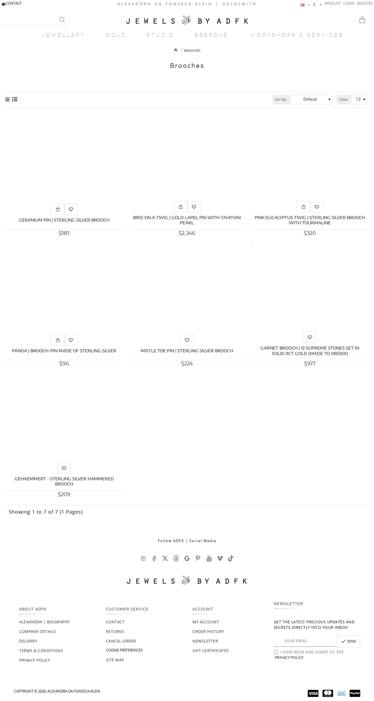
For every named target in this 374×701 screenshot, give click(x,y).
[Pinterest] (198, 558)
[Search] (62, 19)
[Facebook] (154, 558)
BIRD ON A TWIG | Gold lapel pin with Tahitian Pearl (187, 220)
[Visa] (313, 693)
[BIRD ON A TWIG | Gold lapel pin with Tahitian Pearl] (187, 157)
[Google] (187, 558)
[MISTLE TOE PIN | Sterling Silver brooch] (187, 287)
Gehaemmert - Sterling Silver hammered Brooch (64, 482)
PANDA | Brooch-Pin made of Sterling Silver (64, 351)
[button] (57, 209)
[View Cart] (366, 20)
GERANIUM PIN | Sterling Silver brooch (64, 220)
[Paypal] (355, 693)
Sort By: (281, 99)
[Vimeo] (220, 558)
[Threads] (176, 558)
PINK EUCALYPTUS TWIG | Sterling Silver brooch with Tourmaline (310, 220)
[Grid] (7, 100)
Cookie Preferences (124, 650)
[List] (14, 100)
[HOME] (176, 50)
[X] (165, 558)
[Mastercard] (328, 693)
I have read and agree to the (309, 655)
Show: (343, 99)
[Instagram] (143, 558)
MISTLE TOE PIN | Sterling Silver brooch (187, 351)
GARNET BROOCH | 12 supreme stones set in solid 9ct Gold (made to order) (309, 351)
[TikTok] (231, 558)
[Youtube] (209, 558)
